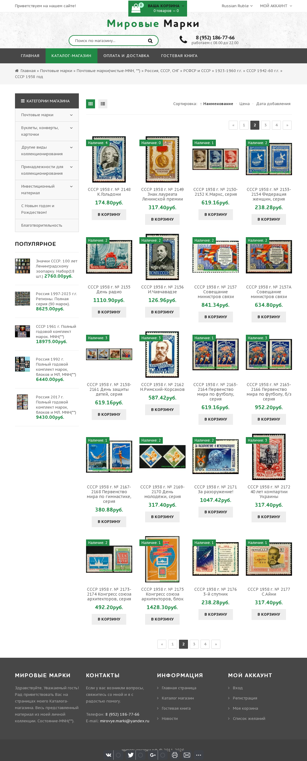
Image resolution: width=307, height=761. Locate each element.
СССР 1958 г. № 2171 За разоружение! (215, 489)
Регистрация (245, 698)
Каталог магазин (178, 698)
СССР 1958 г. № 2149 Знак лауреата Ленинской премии (162, 194)
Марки (153, 24)
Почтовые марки (37, 114)
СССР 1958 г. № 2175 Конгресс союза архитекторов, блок (162, 594)
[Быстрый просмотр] (109, 159)
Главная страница (179, 687)
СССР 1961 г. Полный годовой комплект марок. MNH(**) (56, 331)
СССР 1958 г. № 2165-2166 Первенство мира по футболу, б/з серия (268, 392)
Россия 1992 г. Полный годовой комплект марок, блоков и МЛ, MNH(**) (56, 367)
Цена (245, 103)
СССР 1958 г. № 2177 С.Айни (269, 592)
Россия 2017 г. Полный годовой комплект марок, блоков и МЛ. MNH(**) (56, 404)
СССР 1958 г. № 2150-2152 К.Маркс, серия (215, 192)
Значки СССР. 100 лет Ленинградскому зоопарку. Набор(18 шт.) (56, 268)
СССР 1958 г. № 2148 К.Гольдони (109, 192)
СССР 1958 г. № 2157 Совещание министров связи (215, 291)
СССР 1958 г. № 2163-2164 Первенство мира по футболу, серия (215, 392)
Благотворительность (41, 225)
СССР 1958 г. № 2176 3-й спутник (215, 592)
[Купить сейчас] (91, 159)
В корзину (109, 214)
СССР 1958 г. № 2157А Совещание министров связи (268, 291)
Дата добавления (273, 103)
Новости (170, 718)
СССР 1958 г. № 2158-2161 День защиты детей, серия (109, 389)
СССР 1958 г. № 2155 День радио (109, 289)
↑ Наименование (216, 103)
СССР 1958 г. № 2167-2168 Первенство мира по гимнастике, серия (109, 494)
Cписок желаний (249, 718)
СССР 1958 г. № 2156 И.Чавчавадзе (162, 289)
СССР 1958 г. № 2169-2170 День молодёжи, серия (162, 491)
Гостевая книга (176, 708)
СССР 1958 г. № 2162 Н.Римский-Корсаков (162, 387)
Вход (238, 687)
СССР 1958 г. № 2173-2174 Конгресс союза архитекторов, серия (109, 594)
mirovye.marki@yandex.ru (124, 720)
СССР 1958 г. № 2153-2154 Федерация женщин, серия (269, 194)
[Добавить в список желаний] (126, 159)
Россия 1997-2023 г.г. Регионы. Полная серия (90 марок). (56, 299)
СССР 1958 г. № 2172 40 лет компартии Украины (269, 491)
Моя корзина (245, 708)
